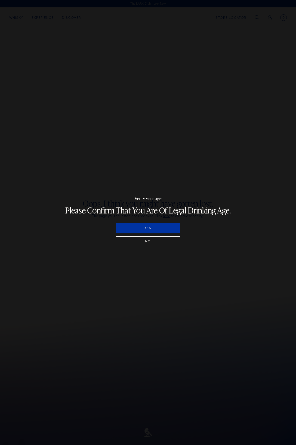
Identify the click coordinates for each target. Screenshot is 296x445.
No (148, 241)
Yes (148, 228)
